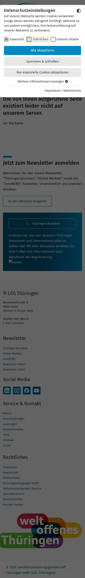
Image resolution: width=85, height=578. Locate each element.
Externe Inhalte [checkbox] (68, 39)
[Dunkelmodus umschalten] (78, 10)
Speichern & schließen (42, 61)
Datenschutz (72, 90)
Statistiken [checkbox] (40, 39)
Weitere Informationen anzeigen (41, 81)
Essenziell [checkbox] (17, 39)
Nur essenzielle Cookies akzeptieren (42, 72)
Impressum (53, 90)
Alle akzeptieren (42, 50)
